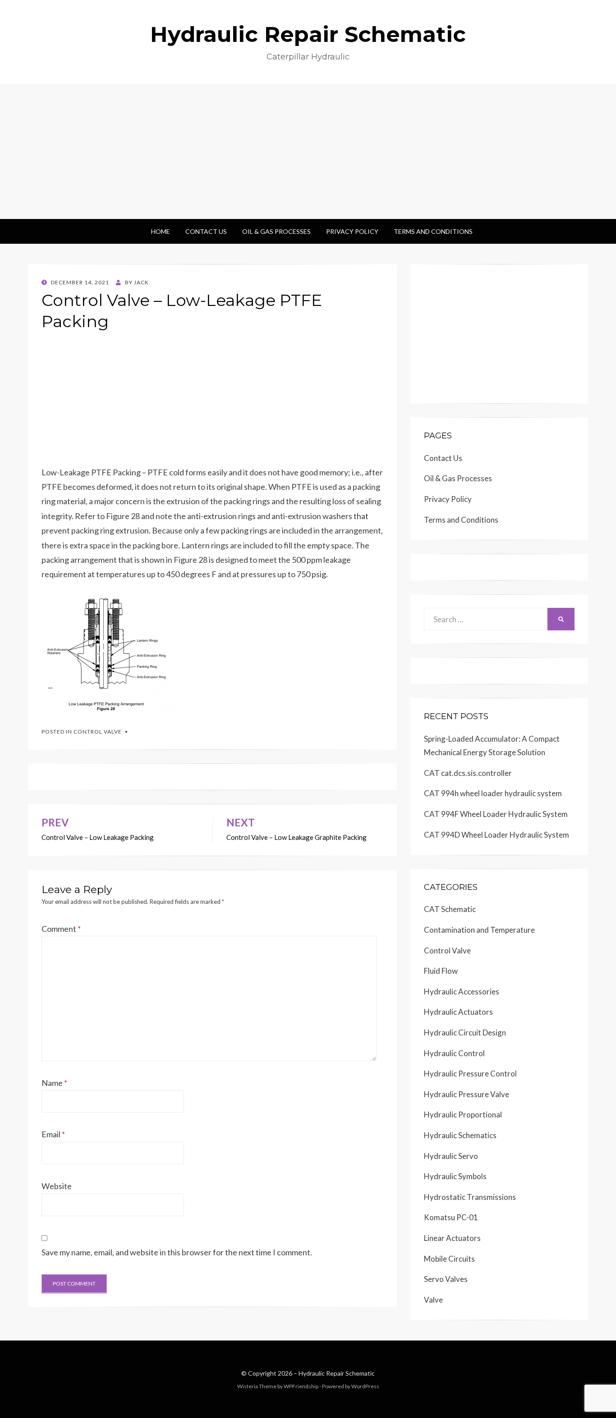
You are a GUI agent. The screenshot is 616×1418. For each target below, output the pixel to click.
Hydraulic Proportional (463, 1114)
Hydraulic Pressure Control (470, 1073)
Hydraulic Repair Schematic (308, 34)
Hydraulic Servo (451, 1156)
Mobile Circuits (449, 1258)
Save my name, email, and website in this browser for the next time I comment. (176, 1252)
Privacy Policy (352, 231)
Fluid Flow (441, 971)
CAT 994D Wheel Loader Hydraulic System (496, 834)
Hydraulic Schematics (460, 1135)
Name (54, 1083)
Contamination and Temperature (479, 930)
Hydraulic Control (454, 1053)
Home (160, 231)
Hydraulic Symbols (455, 1176)
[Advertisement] (308, 151)
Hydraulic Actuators (458, 1012)
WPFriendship (301, 1386)
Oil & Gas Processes (276, 231)
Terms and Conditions (433, 231)
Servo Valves (446, 1279)
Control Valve (98, 731)
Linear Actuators (452, 1238)
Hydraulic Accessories (461, 991)
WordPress (365, 1386)
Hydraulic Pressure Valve (466, 1094)
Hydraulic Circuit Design (465, 1032)
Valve (433, 1299)
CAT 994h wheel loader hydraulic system (493, 793)
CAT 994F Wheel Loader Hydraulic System (496, 814)
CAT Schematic (450, 909)
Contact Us (206, 231)
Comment (61, 929)
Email (53, 1134)
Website (56, 1186)
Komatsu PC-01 (451, 1217)
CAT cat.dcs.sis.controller (468, 773)
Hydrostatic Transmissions (470, 1197)
